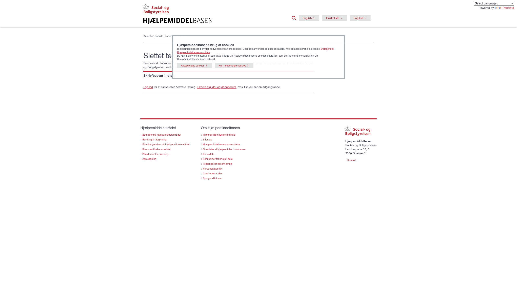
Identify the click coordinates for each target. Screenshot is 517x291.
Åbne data (208, 154)
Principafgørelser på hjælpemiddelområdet (165, 144)
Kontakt (351, 160)
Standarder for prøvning (155, 154)
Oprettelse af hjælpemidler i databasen (224, 149)
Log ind (358, 18)
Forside (159, 36)
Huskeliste (332, 18)
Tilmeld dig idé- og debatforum (216, 87)
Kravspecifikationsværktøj (156, 149)
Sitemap (207, 139)
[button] (295, 18)
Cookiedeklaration (213, 173)
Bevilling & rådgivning (154, 139)
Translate (508, 8)
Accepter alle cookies (192, 65)
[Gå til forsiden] (209, 21)
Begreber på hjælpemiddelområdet (161, 134)
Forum (168, 36)
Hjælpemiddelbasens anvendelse (221, 144)
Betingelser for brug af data (218, 158)
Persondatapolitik (212, 168)
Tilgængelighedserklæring (217, 163)
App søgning (149, 158)
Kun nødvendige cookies (232, 65)
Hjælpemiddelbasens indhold (219, 134)
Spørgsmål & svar (212, 178)
